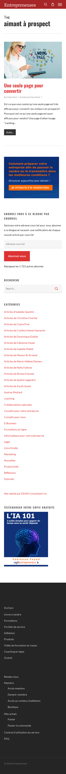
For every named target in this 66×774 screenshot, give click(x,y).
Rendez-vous (11, 676)
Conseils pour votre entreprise (21, 410)
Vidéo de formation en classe (20, 645)
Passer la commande (19, 725)
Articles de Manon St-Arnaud (20, 355)
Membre (9, 682)
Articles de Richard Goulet (19, 373)
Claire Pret (12, 97)
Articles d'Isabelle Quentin (19, 311)
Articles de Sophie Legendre (20, 379)
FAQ (6, 738)
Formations (10, 620)
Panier (11, 719)
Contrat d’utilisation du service (21, 732)
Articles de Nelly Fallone (18, 367)
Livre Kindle (11, 448)
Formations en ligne (15, 429)
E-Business (10, 423)
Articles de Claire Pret (29, 97)
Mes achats (10, 713)
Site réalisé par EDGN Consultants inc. (25, 493)
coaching (9, 398)
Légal (7, 441)
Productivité (11, 466)
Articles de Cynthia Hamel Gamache (24, 330)
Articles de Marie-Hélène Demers (23, 361)
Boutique (13, 706)
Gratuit (8, 657)
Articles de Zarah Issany (17, 386)
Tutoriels (9, 478)
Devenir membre (17, 694)
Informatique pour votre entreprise (24, 435)
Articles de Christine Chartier (21, 318)
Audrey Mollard (13, 392)
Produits (9, 639)
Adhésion (9, 633)
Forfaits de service (14, 626)
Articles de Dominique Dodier (21, 336)
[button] (60, 4)
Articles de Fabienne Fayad (19, 342)
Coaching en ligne (14, 651)
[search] (45, 4)
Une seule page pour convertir (23, 88)
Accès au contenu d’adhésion (24, 700)
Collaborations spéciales (18, 404)
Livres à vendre (12, 614)
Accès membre (16, 688)
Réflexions (10, 472)
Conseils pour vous (15, 417)
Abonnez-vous (17, 256)
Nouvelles (9, 460)
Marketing (10, 454)
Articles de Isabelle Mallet (18, 348)
